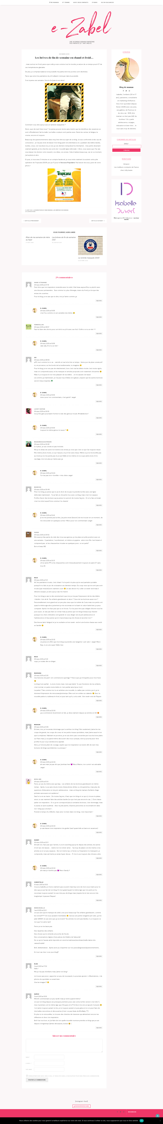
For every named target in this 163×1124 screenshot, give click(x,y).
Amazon (126, 164)
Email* (126, 144)
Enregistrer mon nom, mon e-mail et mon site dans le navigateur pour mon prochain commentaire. (63, 1076)
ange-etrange (40, 282)
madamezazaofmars (43, 442)
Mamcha (37, 487)
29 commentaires (30, 211)
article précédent (32, 220)
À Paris (94, 2)
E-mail (29, 1063)
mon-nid (37, 779)
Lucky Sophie (39, 409)
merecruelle (39, 908)
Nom (28, 1057)
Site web (29, 1069)
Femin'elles (39, 324)
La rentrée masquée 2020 (88, 258)
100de (36, 532)
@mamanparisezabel (81, 1106)
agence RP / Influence (124, 218)
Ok (142, 1120)
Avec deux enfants (80, 2)
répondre (98, 300)
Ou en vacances (107, 2)
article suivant (97, 220)
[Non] (160, 1121)
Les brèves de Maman (60, 210)
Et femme (66, 2)
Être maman (54, 2)
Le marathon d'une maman (43, 210)
